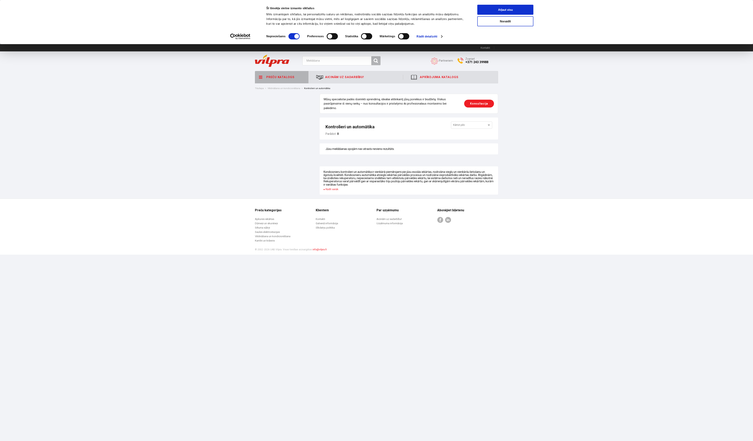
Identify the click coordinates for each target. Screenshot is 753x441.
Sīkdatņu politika (325, 227)
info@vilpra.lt (320, 249)
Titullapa (259, 88)
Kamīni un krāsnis (265, 240)
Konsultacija (479, 103)
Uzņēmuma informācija (389, 223)
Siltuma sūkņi (262, 227)
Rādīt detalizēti (427, 36)
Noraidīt (505, 21)
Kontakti (485, 47)
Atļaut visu (505, 9)
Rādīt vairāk (332, 189)
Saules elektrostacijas (267, 232)
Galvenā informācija (327, 223)
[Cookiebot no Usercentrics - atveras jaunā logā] (240, 36)
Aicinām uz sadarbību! (389, 219)
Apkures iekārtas (264, 219)
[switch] (332, 36)
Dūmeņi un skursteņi (266, 223)
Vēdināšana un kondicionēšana (284, 88)
